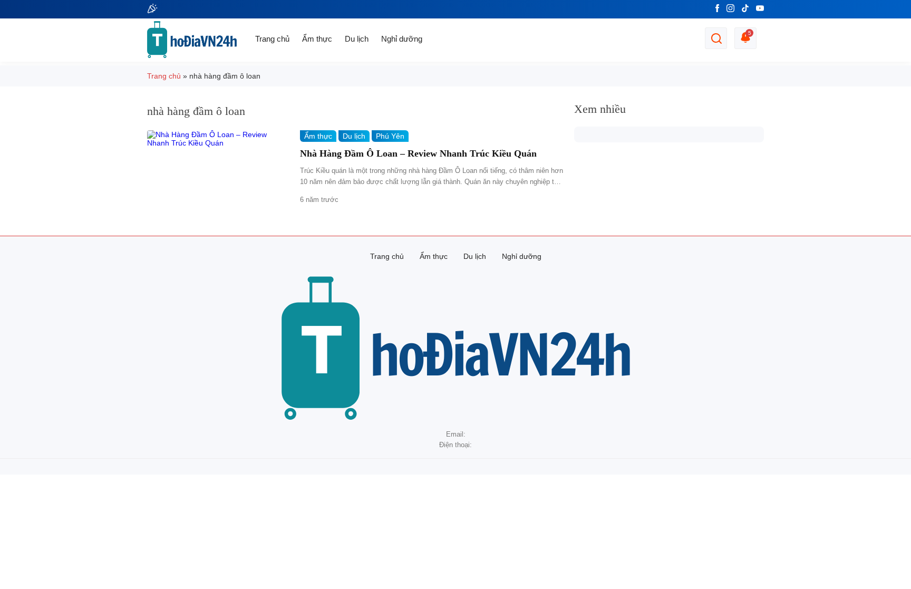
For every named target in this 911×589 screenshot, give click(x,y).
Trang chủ (272, 38)
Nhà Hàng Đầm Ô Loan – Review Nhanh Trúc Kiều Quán (418, 153)
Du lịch (357, 38)
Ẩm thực (317, 38)
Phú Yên (390, 136)
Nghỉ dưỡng (401, 38)
